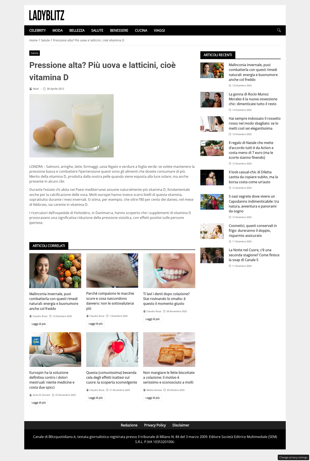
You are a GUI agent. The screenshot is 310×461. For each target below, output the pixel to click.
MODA (58, 30)
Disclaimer (181, 425)
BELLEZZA (77, 30)
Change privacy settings (293, 457)
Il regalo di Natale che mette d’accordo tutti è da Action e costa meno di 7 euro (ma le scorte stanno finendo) (251, 150)
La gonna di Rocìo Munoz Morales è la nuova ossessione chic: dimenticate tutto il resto (253, 99)
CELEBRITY (37, 30)
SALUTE (97, 30)
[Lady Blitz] (46, 14)
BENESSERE (119, 30)
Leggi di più (39, 324)
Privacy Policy (155, 425)
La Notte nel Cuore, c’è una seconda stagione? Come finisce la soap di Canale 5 (254, 255)
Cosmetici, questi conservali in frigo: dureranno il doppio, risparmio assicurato (253, 230)
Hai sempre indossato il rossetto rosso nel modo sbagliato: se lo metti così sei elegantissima (255, 123)
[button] (279, 30)
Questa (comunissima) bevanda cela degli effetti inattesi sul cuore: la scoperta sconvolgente (111, 377)
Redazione (129, 425)
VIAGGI (159, 30)
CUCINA (141, 30)
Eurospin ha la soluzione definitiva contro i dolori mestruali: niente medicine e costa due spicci (51, 380)
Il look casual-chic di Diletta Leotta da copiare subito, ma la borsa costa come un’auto (253, 177)
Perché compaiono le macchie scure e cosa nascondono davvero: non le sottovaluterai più (110, 300)
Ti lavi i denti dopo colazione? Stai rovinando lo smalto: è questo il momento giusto (166, 299)
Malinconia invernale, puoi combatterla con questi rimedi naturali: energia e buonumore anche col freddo (53, 301)
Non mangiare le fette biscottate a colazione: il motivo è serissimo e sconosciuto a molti (169, 377)
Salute (34, 53)
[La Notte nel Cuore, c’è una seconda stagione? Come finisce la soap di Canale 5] (212, 255)
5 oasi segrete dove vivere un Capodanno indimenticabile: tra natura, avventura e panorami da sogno (254, 203)
